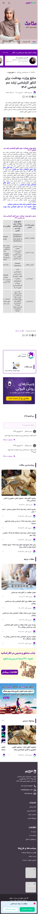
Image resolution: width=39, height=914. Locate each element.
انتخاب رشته (32, 814)
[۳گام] (29, 3)
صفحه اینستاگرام (10, 909)
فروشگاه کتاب (32, 818)
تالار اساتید (32, 807)
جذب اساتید (32, 856)
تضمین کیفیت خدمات (29, 860)
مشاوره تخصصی (27, 909)
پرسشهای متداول (31, 839)
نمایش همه (5, 52)
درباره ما (33, 831)
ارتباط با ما (32, 835)
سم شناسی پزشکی (22, 72)
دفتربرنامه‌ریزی (31, 811)
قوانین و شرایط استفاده (29, 852)
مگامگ (32, 72)
